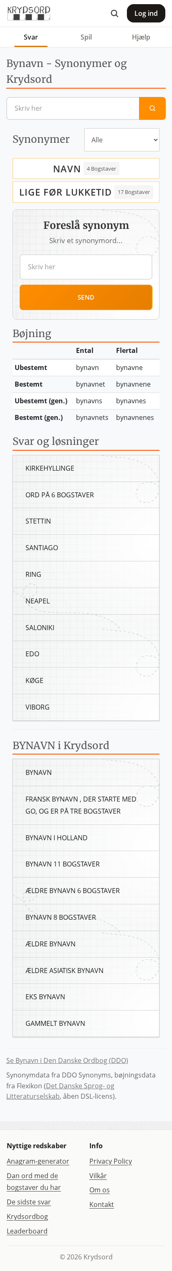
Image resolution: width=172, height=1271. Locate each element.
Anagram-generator (38, 1161)
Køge (34, 680)
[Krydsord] (29, 13)
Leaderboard (27, 1231)
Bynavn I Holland (56, 837)
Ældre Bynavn (50, 943)
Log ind (146, 13)
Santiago (41, 547)
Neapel (37, 601)
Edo (32, 653)
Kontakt (101, 1204)
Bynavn (38, 772)
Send (86, 297)
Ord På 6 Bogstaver (59, 494)
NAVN (67, 168)
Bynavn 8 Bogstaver (60, 917)
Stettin (38, 521)
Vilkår (98, 1175)
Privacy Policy (110, 1161)
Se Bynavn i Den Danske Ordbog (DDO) (67, 1060)
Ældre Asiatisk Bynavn (64, 970)
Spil (86, 37)
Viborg (37, 707)
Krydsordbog (27, 1216)
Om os (99, 1189)
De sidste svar (29, 1201)
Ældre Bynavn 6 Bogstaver (72, 890)
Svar (31, 37)
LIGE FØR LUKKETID (65, 192)
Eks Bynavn (45, 996)
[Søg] (114, 13)
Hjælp (141, 37)
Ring (33, 574)
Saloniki (39, 627)
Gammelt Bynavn (55, 1023)
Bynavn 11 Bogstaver (62, 864)
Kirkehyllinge (49, 468)
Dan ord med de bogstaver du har (34, 1181)
